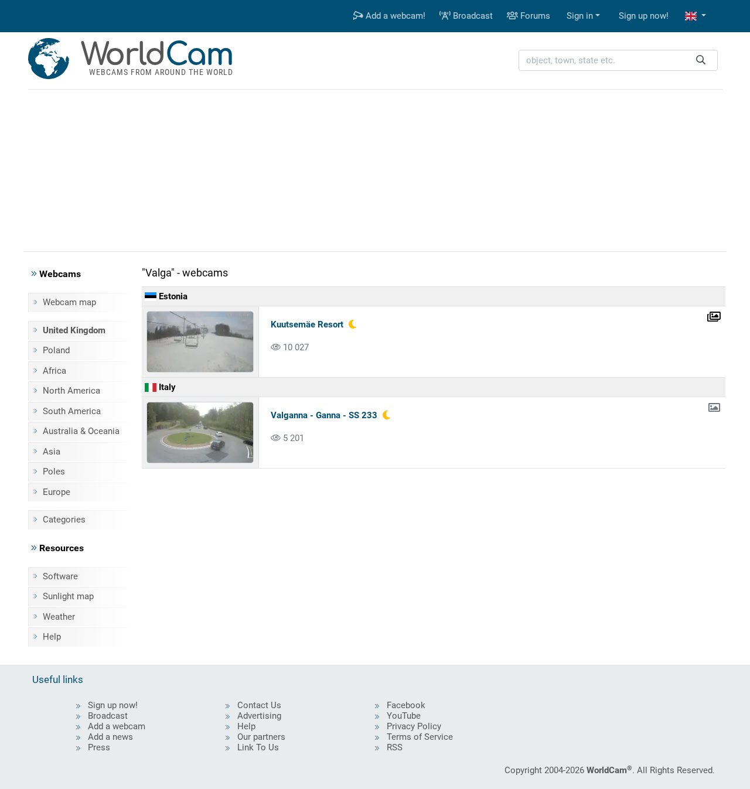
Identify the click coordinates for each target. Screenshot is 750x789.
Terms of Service (420, 737)
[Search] (700, 60)
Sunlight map (68, 596)
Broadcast (472, 16)
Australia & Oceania (81, 431)
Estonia (172, 296)
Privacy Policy (414, 726)
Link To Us (258, 747)
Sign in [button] (580, 16)
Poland (56, 350)
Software (60, 576)
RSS (395, 747)
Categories (64, 519)
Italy (166, 387)
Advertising (259, 716)
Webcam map (69, 302)
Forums (534, 16)
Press (99, 747)
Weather (59, 617)
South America (72, 411)
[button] (695, 16)
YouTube (404, 716)
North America (71, 390)
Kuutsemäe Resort (307, 324)
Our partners (261, 737)
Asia (51, 451)
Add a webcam (116, 726)
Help (52, 636)
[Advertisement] (375, 168)
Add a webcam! (394, 16)
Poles (54, 471)
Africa (54, 371)
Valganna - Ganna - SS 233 (324, 415)
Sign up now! (644, 16)
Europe (56, 492)
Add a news (110, 737)
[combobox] (618, 60)
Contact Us (259, 705)
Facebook (406, 705)
